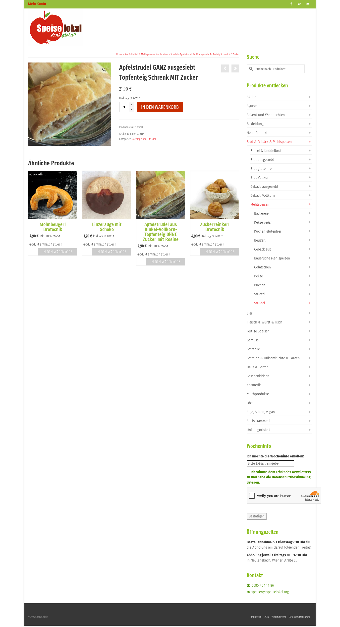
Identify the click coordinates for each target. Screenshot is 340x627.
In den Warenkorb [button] (57, 252)
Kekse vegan (263, 222)
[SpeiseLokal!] (73, 27)
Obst (250, 403)
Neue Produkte (258, 132)
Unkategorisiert (258, 430)
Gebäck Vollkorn (262, 195)
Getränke (253, 349)
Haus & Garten (258, 367)
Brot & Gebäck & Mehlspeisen (269, 141)
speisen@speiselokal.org (270, 592)
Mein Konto (37, 3)
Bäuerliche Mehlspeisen (272, 258)
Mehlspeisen (139, 139)
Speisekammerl (258, 421)
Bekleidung (255, 124)
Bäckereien (262, 213)
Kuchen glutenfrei (267, 231)
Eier (249, 313)
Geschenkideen (258, 376)
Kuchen (259, 285)
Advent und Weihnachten (266, 115)
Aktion (252, 97)
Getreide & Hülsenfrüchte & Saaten (273, 358)
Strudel (152, 139)
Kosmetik (254, 385)
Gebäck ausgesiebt (264, 186)
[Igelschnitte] (235, 68)
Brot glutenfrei (261, 168)
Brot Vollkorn (260, 177)
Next (234, 218)
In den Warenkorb (160, 107)
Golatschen (262, 267)
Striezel (259, 294)
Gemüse (253, 340)
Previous (32, 218)
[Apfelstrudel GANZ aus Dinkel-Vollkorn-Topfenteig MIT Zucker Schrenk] (225, 68)
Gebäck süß (262, 249)
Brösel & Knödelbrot (266, 150)
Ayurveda (253, 106)
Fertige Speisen (258, 331)
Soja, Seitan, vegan (261, 412)
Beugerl (260, 240)
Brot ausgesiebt (262, 159)
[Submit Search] (250, 68)
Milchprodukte (258, 394)
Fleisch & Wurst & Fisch (264, 322)
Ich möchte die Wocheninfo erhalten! (275, 456)
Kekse (258, 276)
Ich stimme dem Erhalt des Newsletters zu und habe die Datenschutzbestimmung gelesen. (279, 477)
